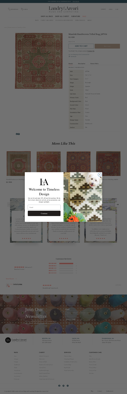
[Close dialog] (99, 174)
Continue (44, 213)
